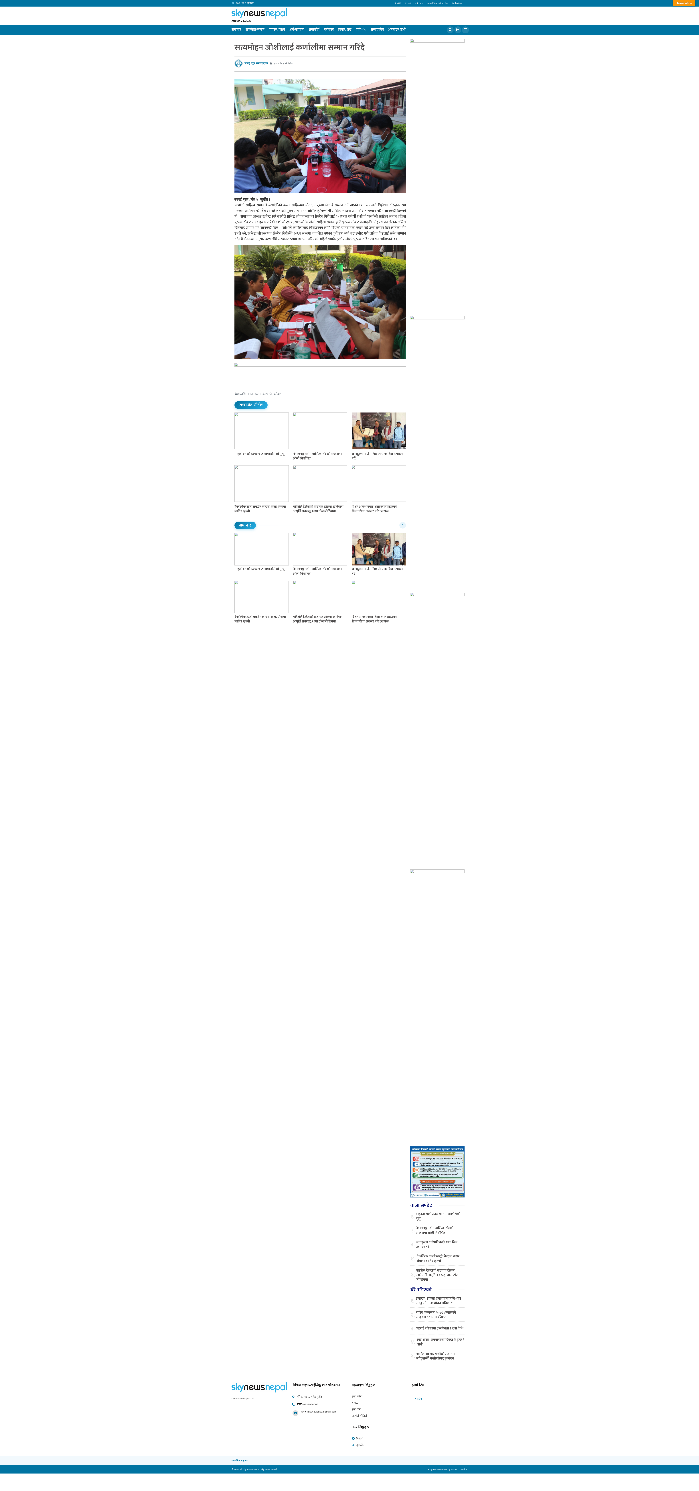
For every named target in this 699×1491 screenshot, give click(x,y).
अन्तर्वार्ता (314, 29)
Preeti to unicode (414, 3)
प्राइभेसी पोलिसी (360, 1416)
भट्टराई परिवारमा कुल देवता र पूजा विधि (439, 1328)
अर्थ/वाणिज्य (296, 29)
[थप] (465, 29)
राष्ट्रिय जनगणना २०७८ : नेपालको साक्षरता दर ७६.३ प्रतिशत (436, 1315)
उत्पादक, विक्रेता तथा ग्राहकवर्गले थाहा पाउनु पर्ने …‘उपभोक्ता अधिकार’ (438, 1301)
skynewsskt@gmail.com (322, 1411)
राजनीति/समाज (255, 29)
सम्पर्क (355, 1403)
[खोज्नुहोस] (450, 29)
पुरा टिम (418, 1399)
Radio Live (457, 3)
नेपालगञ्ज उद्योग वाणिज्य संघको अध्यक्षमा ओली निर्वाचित (317, 456)
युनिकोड (360, 1445)
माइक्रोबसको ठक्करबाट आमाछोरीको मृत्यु (259, 454)
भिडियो (359, 1439)
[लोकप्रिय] (457, 29)
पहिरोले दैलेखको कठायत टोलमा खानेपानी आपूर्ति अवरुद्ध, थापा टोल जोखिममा (318, 509)
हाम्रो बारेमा (357, 1397)
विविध (359, 29)
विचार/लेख (345, 29)
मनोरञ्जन (329, 29)
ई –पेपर (398, 3)
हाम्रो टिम (356, 1410)
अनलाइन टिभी (397, 29)
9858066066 (310, 1404)
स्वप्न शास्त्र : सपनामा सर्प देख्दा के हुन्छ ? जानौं (440, 1342)
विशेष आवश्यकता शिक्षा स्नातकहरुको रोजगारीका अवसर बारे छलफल (374, 509)
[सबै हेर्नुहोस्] (402, 525)
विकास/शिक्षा (277, 29)
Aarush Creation (459, 1469)
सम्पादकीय (377, 29)
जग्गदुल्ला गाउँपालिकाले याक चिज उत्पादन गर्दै (377, 456)
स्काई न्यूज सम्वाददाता (256, 63)
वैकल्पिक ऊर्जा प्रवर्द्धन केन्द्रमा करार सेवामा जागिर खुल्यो (260, 509)
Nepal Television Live (437, 3)
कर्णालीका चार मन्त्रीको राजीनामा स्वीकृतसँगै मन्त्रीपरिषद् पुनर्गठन (436, 1356)
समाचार (236, 29)
